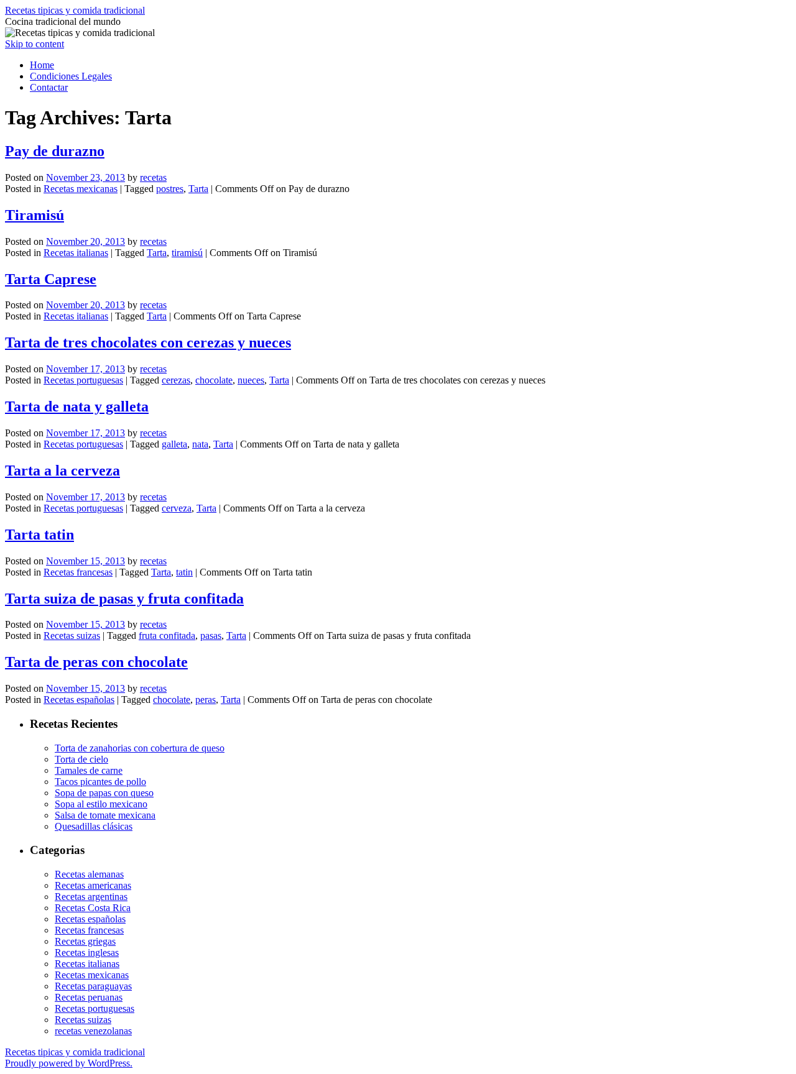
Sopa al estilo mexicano (101, 804)
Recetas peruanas (89, 997)
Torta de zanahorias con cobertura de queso (139, 748)
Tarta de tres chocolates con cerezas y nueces (148, 342)
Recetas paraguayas (93, 986)
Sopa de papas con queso (104, 792)
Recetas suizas (72, 635)
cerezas (176, 380)
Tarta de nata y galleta (77, 406)
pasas (210, 635)
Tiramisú (34, 215)
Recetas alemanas (89, 874)
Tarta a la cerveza (62, 470)
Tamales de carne (89, 770)
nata (200, 444)
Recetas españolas (79, 699)
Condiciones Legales (71, 76)
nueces (251, 380)
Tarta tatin (39, 534)
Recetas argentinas (91, 896)
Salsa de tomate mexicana (105, 815)
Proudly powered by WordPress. (68, 1063)
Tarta (198, 188)
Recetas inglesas (87, 952)
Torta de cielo (81, 759)
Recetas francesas (78, 572)
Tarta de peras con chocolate (96, 662)
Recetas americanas (93, 885)
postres (169, 188)
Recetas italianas (76, 252)
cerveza (177, 508)
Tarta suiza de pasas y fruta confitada (124, 598)
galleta (174, 444)
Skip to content (34, 44)
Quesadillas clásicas (93, 826)
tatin (184, 572)
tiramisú (187, 252)
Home (42, 65)
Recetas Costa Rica (93, 907)
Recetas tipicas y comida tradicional (75, 10)
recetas (153, 177)
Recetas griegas (85, 941)
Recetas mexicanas (81, 188)
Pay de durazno (54, 151)
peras (205, 699)
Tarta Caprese (50, 279)
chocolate (214, 380)
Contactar (49, 87)
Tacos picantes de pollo (100, 781)
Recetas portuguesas (83, 380)
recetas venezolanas (93, 1031)
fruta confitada (167, 635)
